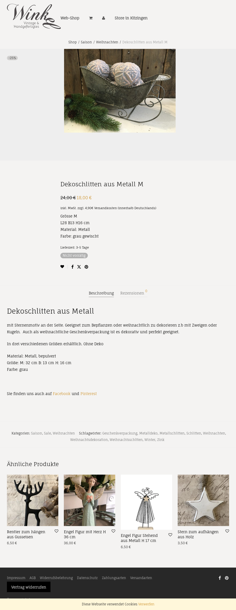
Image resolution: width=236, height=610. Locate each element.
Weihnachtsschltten (126, 440)
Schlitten (193, 433)
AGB (33, 578)
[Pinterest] (227, 578)
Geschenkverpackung (119, 433)
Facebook (62, 393)
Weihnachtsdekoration (89, 440)
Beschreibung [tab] (101, 293)
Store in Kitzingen (131, 18)
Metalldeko (148, 433)
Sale (47, 433)
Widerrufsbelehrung (56, 578)
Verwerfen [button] (146, 604)
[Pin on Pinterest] (87, 267)
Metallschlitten (172, 433)
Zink (160, 440)
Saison (86, 42)
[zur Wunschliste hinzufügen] (64, 267)
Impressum (16, 578)
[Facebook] (219, 578)
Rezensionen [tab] (133, 292)
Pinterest (88, 393)
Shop (72, 42)
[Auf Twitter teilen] (79, 267)
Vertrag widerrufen (28, 587)
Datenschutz (87, 578)
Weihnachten (107, 42)
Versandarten (141, 578)
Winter (150, 440)
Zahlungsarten (114, 578)
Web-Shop (70, 18)
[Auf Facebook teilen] (72, 267)
